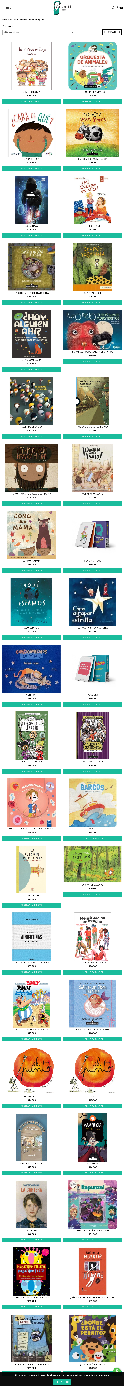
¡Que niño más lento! (93, 494)
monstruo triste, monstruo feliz (31, 1297)
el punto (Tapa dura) (31, 1097)
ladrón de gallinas (92, 885)
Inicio (5, 19)
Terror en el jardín (31, 762)
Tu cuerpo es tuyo (31, 92)
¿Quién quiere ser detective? (93, 427)
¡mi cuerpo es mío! (92, 226)
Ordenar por (8, 26)
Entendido (62, 1382)
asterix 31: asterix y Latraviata (31, 1030)
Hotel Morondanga (92, 762)
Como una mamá (31, 561)
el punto (92, 1097)
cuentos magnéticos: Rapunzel (92, 1230)
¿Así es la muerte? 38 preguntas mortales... (92, 1297)
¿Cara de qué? (31, 159)
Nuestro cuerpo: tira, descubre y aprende (31, 829)
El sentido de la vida (31, 427)
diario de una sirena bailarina (92, 1030)
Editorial (14, 19)
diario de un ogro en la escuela (31, 293)
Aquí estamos (31, 628)
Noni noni (31, 695)
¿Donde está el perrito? (92, 1364)
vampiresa (92, 1164)
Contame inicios (92, 561)
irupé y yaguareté (92, 293)
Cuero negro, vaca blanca (92, 159)
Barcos (93, 829)
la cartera (31, 1230)
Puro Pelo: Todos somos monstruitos (92, 352)
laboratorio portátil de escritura (31, 1364)
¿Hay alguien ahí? (31, 360)
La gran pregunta (31, 896)
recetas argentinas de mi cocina (31, 963)
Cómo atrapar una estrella (93, 628)
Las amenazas (31, 226)
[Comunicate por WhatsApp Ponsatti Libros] (117, 1371)
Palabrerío (93, 695)
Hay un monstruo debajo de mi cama (31, 494)
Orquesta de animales (93, 92)
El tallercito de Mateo (31, 1164)
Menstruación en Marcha (92, 963)
